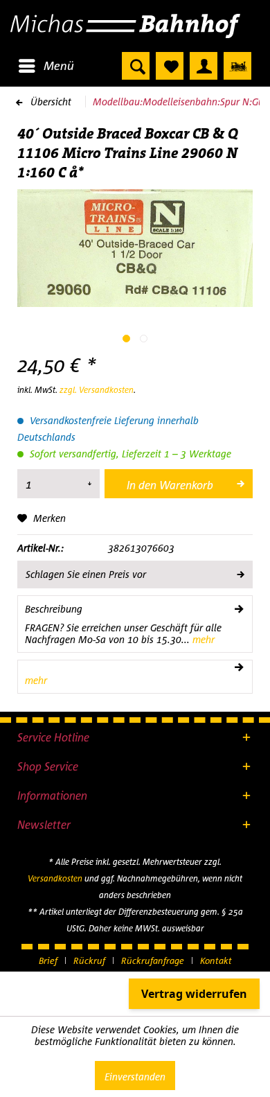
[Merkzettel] (169, 66)
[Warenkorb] (237, 66)
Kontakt (216, 960)
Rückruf (89, 960)
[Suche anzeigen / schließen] (136, 66)
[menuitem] (45, 66)
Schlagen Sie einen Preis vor (86, 574)
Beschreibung (53, 609)
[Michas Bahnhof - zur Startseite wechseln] (135, 26)
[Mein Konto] (203, 66)
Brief (48, 960)
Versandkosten (55, 878)
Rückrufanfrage (152, 960)
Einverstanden (135, 1076)
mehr (202, 639)
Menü (59, 65)
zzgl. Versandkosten (97, 390)
